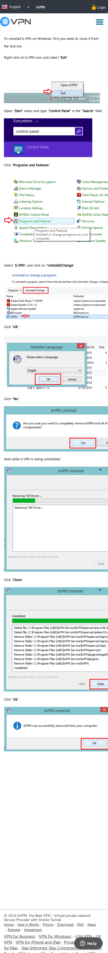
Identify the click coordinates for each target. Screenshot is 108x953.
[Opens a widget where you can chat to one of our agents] (88, 943)
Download (65, 924)
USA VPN (83, 936)
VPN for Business (19, 936)
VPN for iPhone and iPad (38, 942)
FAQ (80, 924)
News (92, 924)
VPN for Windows (55, 936)
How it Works (28, 924)
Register (14, 929)
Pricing (48, 924)
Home (9, 924)
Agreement (33, 929)
